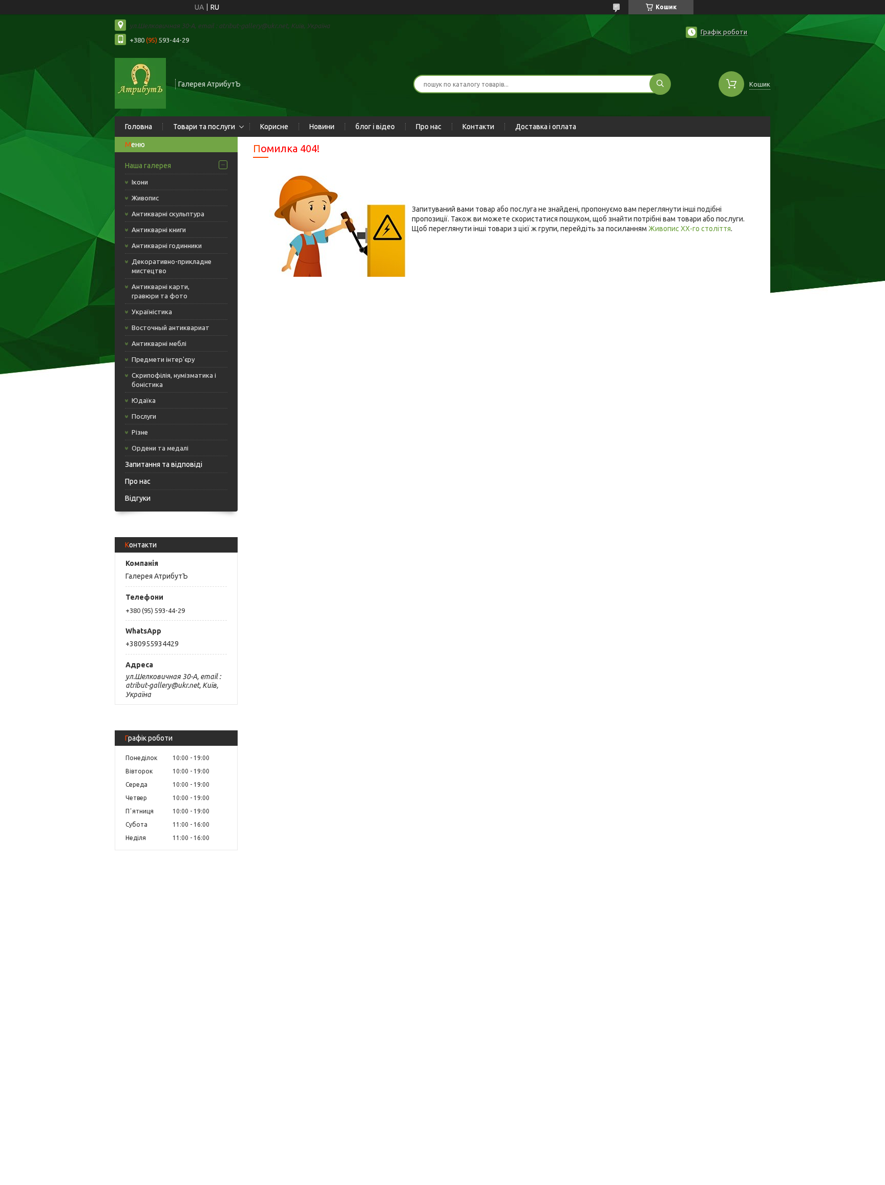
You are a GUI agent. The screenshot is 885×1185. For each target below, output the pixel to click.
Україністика (152, 311)
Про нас (428, 126)
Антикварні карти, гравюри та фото (160, 291)
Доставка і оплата (545, 126)
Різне (140, 432)
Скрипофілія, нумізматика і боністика (174, 380)
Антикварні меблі (159, 343)
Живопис (145, 197)
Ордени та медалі (160, 448)
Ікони (140, 182)
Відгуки (138, 498)
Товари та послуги (204, 126)
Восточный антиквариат (170, 327)
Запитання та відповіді (163, 464)
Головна (138, 126)
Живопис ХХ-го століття (689, 228)
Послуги (144, 416)
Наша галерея (148, 165)
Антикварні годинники (167, 245)
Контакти (478, 126)
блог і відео (375, 126)
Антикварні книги (159, 229)
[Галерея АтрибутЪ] (140, 83)
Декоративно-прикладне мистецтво (172, 266)
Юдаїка (144, 400)
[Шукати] (660, 84)
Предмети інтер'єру (163, 359)
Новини (321, 126)
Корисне (274, 126)
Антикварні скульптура (168, 213)
